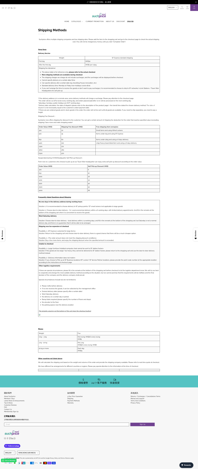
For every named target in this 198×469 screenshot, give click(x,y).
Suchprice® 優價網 (13, 458)
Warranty (70, 403)
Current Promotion (95, 21)
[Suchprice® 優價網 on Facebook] (6, 8)
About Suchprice (9, 396)
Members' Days (9, 398)
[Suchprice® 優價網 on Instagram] (9, 8)
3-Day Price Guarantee (75, 396)
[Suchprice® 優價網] (99, 15)
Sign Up (142, 424)
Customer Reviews (10, 405)
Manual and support (137, 398)
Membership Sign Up (11, 411)
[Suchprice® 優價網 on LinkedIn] (12, 8)
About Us (110, 21)
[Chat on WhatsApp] (8, 461)
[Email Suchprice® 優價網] (3, 8)
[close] (196, 2)
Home (66, 21)
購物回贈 (130, 21)
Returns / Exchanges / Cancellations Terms (145, 396)
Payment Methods (73, 401)
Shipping (70, 398)
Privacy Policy (135, 403)
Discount (121, 21)
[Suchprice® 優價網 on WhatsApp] (15, 8)
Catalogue (76, 21)
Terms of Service (65, 458)
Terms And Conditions (138, 401)
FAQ (5, 407)
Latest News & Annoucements (14, 401)
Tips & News (8, 403)
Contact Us (8, 409)
